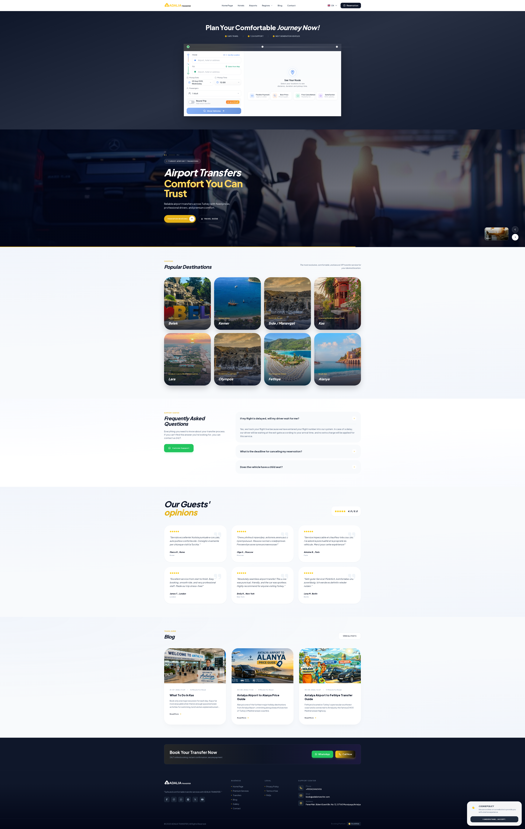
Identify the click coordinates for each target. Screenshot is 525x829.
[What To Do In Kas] (195, 665)
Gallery (236, 804)
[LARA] (187, 359)
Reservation (352, 5)
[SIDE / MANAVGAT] (287, 303)
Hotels (241, 5)
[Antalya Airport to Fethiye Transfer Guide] (330, 665)
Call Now (347, 754)
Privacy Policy (272, 786)
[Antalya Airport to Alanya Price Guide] (262, 665)
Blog (280, 5)
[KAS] (337, 303)
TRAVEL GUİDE (211, 219)
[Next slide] (515, 237)
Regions (266, 5)
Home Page (227, 5)
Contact (291, 5)
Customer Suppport (180, 448)
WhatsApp (324, 754)
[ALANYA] (337, 359)
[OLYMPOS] (237, 359)
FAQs (268, 795)
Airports (253, 5)
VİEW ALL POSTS (349, 636)
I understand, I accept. (494, 819)
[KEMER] (237, 303)
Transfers (237, 795)
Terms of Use (272, 791)
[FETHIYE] (287, 359)
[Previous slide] (515, 229)
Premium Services (241, 791)
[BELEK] (187, 303)
